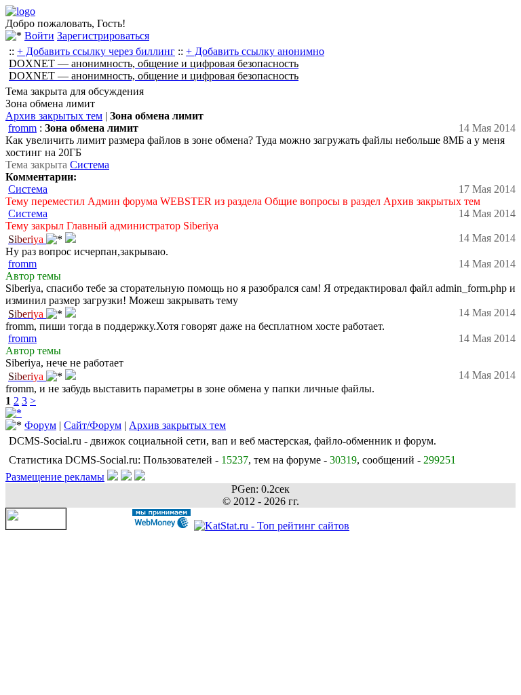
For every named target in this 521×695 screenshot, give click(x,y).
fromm (22, 128)
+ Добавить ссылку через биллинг (96, 51)
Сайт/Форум (92, 425)
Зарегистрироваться (103, 35)
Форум (40, 425)
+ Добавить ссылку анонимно (255, 51)
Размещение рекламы (54, 477)
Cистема (89, 164)
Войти (39, 35)
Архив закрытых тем (53, 115)
